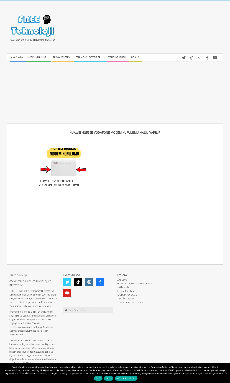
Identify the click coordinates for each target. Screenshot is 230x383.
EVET (98, 378)
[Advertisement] (168, 28)
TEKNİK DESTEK (125, 298)
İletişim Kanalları (125, 291)
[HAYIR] (226, 373)
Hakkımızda (123, 287)
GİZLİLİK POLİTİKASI (126, 378)
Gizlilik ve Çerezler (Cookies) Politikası (136, 283)
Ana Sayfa (122, 279)
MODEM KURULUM (127, 294)
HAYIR (109, 378)
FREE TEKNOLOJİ (18, 275)
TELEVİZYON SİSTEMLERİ (130, 302)
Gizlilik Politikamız (32, 363)
